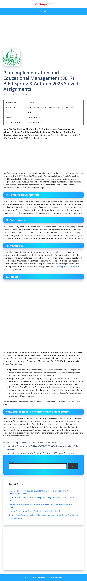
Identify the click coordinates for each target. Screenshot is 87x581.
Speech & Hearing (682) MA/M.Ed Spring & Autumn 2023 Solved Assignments (40, 453)
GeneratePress (56, 577)
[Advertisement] (43, 549)
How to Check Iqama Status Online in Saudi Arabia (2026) (34, 511)
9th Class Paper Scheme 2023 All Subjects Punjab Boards (31, 442)
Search (12, 462)
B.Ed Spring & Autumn (67, 266)
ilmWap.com (43, 4)
